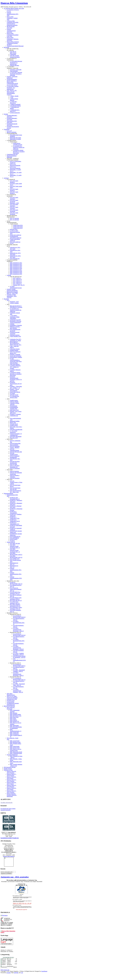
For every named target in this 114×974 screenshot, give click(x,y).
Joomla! (9, 972)
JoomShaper (44, 971)
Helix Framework (5, 970)
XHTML (16, 972)
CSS (22, 972)
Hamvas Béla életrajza (8, 856)
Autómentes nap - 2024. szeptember (15, 877)
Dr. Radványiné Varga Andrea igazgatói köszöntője (8, 809)
